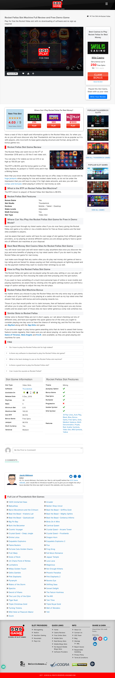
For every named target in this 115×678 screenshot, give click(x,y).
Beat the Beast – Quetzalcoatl (21, 518)
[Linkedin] (79, 476)
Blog (75, 638)
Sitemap (77, 641)
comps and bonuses (13, 184)
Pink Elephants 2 (53, 576)
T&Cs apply (99, 68)
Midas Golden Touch (17, 569)
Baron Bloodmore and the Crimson (23, 510)
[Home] (87, 16)
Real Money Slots (60, 641)
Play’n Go (37, 641)
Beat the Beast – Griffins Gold (58, 510)
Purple (77, 425)
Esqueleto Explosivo (17, 541)
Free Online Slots (60, 635)
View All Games (98, 210)
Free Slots (95, 16)
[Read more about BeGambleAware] (37, 663)
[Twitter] (75, 476)
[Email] (70, 476)
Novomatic (37, 638)
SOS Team (77, 635)
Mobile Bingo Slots (60, 644)
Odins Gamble (15, 573)
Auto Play (77, 415)
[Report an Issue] (28, 73)
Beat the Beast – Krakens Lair (21, 514)
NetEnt (36, 632)
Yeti (48, 612)
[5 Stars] (20, 118)
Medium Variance (69, 422)
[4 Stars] (17, 118)
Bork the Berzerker (17, 525)
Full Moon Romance (54, 553)
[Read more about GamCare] (22, 663)
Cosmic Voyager (16, 529)
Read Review (98, 82)
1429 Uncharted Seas (18, 502)
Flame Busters (15, 545)
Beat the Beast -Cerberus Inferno (60, 518)
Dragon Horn (51, 537)
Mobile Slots (58, 638)
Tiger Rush (13, 600)
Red (64, 427)
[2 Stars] (12, 118)
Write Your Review (98, 97)
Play (34, 126)
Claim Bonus (98, 76)
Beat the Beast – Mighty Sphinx (59, 514)
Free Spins (72, 420)
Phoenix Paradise (53, 573)
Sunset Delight (52, 588)
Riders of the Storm (17, 584)
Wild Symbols (77, 430)
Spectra (12, 588)
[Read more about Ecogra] (59, 664)
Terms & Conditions (81, 657)
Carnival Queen (52, 525)
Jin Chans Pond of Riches (19, 561)
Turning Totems (15, 608)
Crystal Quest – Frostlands (57, 533)
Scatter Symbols (73, 427)
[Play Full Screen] (33, 73)
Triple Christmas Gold (18, 604)
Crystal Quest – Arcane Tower (59, 529)
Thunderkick (27, 389)
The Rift (49, 596)
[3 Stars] (15, 118)
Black (65, 417)
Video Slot (67, 430)
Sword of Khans (15, 592)
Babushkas (13, 506)
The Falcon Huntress (55, 592)
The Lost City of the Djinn (20, 596)
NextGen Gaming (40, 635)
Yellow (65, 432)
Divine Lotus (14, 537)
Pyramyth (13, 580)
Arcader (49, 502)
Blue (69, 417)
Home (56, 630)
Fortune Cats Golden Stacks (21, 549)
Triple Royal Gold (53, 604)
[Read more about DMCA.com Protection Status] (79, 664)
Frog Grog (50, 549)
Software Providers (61, 652)
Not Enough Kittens (54, 569)
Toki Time (50, 600)
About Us (77, 630)
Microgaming (38, 630)
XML (78, 644)
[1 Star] (10, 118)
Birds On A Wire (53, 521)
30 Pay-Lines (68, 415)
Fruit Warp (13, 553)
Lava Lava (50, 561)
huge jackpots (11, 178)
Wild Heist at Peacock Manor (21, 612)
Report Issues (79, 647)
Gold (79, 420)
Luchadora (13, 565)
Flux (48, 545)
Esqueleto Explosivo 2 (55, 541)
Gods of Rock (14, 557)
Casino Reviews (59, 632)
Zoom (11, 616)
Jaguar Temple (52, 557)
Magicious (50, 565)
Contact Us (78, 632)
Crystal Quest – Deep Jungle (21, 533)
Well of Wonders (53, 608)
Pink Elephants (15, 576)
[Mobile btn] (107, 4)
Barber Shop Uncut (54, 506)
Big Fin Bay (13, 521)
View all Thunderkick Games (98, 158)
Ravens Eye (51, 580)
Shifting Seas (51, 584)
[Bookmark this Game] (23, 73)
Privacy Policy (79, 655)
